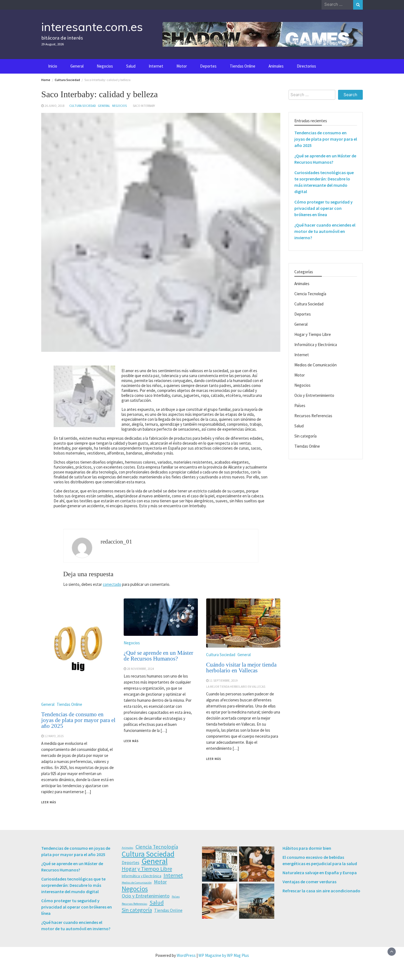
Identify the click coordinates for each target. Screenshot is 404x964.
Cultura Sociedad (82, 106)
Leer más (48, 802)
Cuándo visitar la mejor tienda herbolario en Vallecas (241, 667)
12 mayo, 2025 (54, 736)
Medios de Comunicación (315, 365)
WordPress (186, 955)
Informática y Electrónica (315, 344)
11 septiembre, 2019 (223, 680)
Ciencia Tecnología (310, 294)
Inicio (52, 66)
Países (299, 405)
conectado (112, 584)
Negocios (105, 66)
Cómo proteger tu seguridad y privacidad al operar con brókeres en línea (323, 208)
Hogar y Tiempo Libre (312, 334)
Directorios (306, 66)
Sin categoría (305, 436)
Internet (156, 66)
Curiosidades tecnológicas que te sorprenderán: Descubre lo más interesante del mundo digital (73, 885)
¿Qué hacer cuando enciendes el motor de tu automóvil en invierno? (324, 231)
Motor (181, 66)
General (77, 66)
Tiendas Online (242, 66)
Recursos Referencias (313, 416)
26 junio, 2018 (55, 106)
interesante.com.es (92, 26)
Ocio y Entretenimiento (314, 395)
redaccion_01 (116, 541)
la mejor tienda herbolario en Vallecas (235, 687)
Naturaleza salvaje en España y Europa (320, 872)
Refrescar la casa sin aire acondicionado (321, 890)
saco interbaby (144, 106)
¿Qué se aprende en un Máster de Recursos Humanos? (158, 656)
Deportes (208, 66)
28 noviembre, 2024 (140, 669)
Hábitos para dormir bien (307, 848)
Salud (130, 66)
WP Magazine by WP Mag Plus (223, 955)
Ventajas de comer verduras (309, 881)
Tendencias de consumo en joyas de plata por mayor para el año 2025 (78, 720)
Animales (276, 66)
